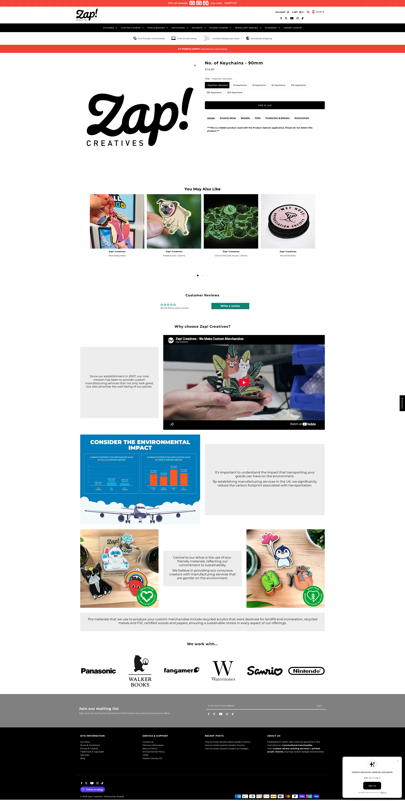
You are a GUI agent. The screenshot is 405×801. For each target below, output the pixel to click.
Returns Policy (150, 748)
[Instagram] (297, 18)
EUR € (320, 11)
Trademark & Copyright (92, 751)
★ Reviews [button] (402, 403)
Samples (245, 118)
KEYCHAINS (178, 28)
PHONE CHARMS (218, 28)
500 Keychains (235, 92)
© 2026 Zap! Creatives (91, 796)
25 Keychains (259, 85)
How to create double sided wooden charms (227, 742)
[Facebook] (281, 18)
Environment (302, 118)
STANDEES (271, 28)
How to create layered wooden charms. (225, 745)
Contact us (148, 742)
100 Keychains (298, 85)
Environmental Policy (154, 751)
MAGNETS (197, 28)
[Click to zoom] (195, 65)
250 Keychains (214, 92)
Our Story (85, 742)
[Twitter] (285, 18)
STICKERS (108, 28)
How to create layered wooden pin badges (226, 748)
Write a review (230, 305)
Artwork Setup (228, 118)
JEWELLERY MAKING (246, 28)
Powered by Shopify (114, 796)
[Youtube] (291, 18)
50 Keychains (278, 85)
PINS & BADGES (156, 28)
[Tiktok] (302, 18)
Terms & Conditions (90, 745)
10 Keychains (240, 85)
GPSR (145, 755)
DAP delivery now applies (214, 48)
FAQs (258, 118)
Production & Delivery (277, 118)
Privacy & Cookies (89, 748)
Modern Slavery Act (152, 758)
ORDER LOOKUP (293, 28)
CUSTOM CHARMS (130, 28)
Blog (82, 758)
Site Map (84, 755)
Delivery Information (153, 745)
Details (211, 118)
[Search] (308, 12)
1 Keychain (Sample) (217, 85)
